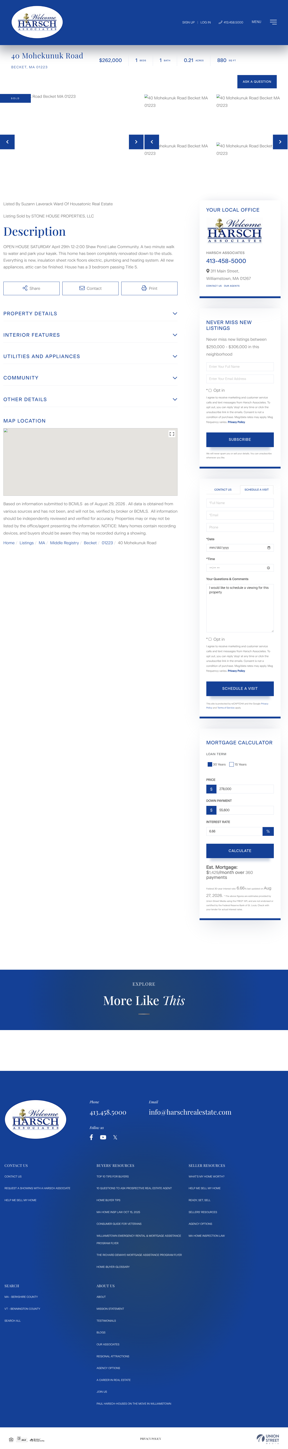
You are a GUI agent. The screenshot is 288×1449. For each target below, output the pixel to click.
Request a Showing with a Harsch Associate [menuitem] (37, 1188)
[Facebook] (91, 1137)
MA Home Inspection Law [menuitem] (207, 1235)
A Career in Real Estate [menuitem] (113, 1380)
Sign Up (188, 22)
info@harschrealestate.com (190, 1111)
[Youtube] (103, 1137)
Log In (205, 22)
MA (42, 542)
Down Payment (219, 801)
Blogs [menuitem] (101, 1332)
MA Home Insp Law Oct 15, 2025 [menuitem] (118, 1212)
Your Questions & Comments (227, 579)
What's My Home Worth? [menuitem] (206, 1176)
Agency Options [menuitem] (200, 1223)
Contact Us (214, 285)
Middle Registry (64, 542)
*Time (210, 559)
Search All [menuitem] (12, 1320)
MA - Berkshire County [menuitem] (21, 1296)
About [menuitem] (101, 1296)
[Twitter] (115, 1137)
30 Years (219, 764)
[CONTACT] (257, 81)
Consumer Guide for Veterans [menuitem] (119, 1223)
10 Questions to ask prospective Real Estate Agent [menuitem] (134, 1188)
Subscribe (240, 439)
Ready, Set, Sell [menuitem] (199, 1200)
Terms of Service (226, 707)
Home (9, 542)
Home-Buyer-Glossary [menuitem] (113, 1266)
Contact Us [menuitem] (13, 1176)
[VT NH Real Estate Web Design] (268, 1439)
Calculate (240, 851)
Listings (27, 542)
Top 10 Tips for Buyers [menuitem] (113, 1176)
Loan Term (216, 754)
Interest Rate (218, 822)
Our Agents (231, 285)
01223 (107, 542)
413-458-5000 (226, 261)
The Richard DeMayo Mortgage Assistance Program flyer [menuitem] (139, 1255)
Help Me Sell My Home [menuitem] (20, 1200)
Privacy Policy (236, 422)
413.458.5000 (233, 22)
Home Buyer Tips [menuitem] (108, 1200)
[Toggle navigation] (264, 22)
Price (211, 780)
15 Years (241, 764)
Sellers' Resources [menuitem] (203, 1212)
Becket (90, 542)
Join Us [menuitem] (102, 1391)
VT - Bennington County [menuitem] (22, 1308)
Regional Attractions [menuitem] (113, 1356)
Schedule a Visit (257, 489)
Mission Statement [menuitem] (110, 1308)
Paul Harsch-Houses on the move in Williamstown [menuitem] (134, 1403)
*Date (210, 539)
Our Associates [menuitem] (108, 1344)
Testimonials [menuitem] (106, 1320)
